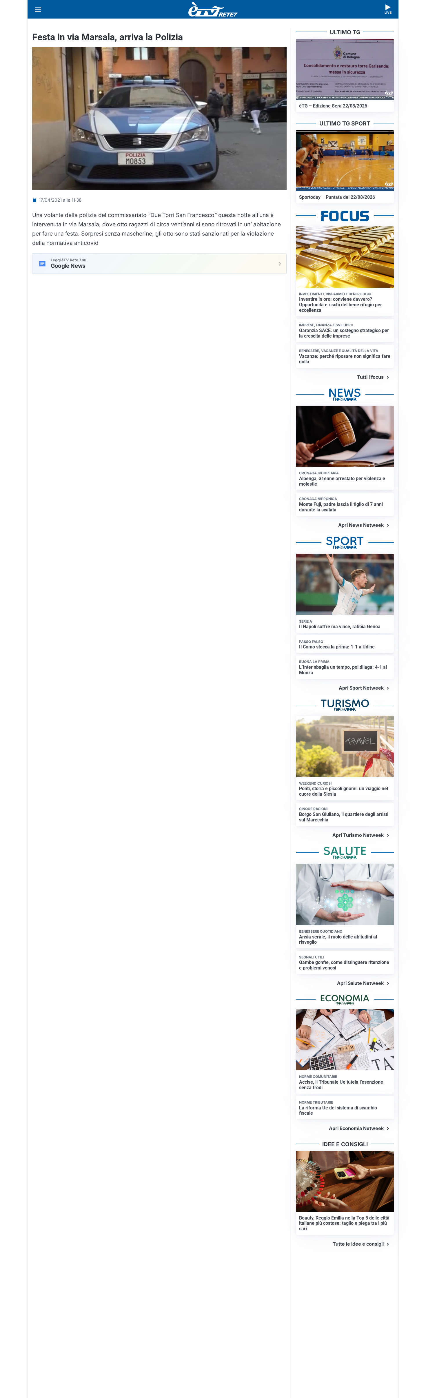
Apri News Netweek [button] (361, 525)
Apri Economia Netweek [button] (356, 1128)
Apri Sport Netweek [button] (361, 688)
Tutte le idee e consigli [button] (358, 1244)
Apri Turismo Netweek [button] (358, 835)
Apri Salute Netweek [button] (360, 983)
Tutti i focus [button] (370, 377)
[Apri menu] (38, 9)
